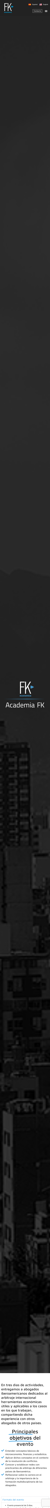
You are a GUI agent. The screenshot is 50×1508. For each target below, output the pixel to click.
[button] (46, 11)
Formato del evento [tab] (13, 1499)
